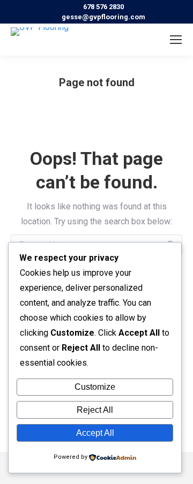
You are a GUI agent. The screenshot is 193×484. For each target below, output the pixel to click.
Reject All (95, 409)
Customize (95, 386)
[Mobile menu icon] (175, 39)
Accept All (95, 432)
